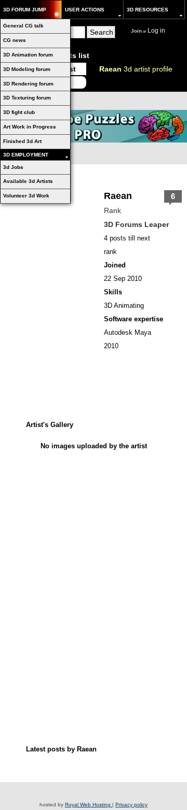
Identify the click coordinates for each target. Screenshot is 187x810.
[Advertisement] (93, 518)
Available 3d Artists (28, 181)
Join (136, 31)
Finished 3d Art (22, 141)
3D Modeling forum (26, 69)
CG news (14, 40)
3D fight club (19, 112)
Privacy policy (131, 804)
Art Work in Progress (29, 127)
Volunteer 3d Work (26, 195)
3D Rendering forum (28, 84)
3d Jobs (13, 167)
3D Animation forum (28, 55)
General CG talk (23, 26)
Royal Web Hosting (88, 804)
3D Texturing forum (27, 98)
